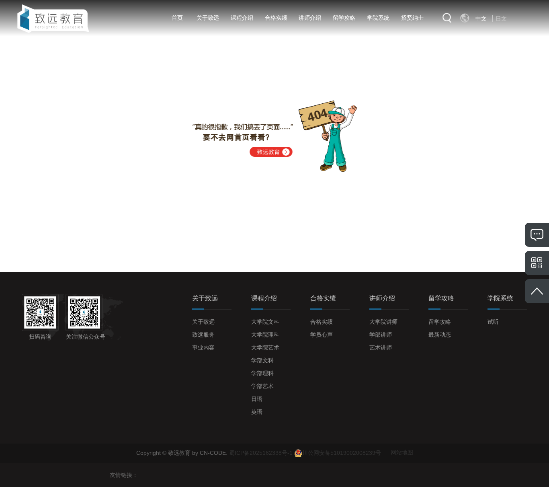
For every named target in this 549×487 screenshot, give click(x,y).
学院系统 (378, 17)
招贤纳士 (412, 17)
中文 (481, 18)
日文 (501, 18)
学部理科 (262, 373)
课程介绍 (242, 17)
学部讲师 (380, 334)
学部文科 (262, 360)
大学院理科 (265, 334)
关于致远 (208, 17)
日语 (256, 399)
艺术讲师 (380, 347)
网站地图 (402, 452)
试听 (493, 322)
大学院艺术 (265, 347)
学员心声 (321, 334)
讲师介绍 (310, 17)
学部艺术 (262, 386)
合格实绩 (276, 17)
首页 (177, 17)
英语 (256, 412)
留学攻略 (344, 17)
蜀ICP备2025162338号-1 (261, 452)
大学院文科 (265, 322)
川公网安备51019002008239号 (341, 452)
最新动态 (439, 334)
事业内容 (203, 347)
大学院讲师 (383, 322)
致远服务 (203, 334)
